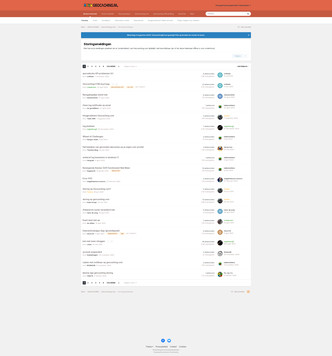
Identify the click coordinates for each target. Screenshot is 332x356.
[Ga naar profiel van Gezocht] (220, 232)
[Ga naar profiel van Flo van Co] (220, 274)
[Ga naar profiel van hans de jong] (220, 211)
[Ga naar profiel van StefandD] (220, 253)
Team (95, 20)
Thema (149, 346)
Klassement (138, 20)
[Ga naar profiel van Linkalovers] (220, 221)
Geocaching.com (142, 14)
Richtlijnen (106, 20)
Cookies (182, 346)
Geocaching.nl (124, 14)
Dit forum (238, 14)
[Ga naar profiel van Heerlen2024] (220, 96)
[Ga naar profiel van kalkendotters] (220, 106)
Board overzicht (90, 14)
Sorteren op (242, 66)
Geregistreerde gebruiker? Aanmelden (233, 5)
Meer (192, 14)
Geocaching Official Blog (163, 14)
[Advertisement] (159, 316)
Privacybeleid (162, 346)
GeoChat (182, 14)
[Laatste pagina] (119, 66)
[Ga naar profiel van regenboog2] (220, 127)
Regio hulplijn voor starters (188, 20)
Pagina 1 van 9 (130, 66)
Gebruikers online (122, 20)
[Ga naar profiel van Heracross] (220, 148)
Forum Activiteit (107, 14)
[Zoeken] (248, 14)
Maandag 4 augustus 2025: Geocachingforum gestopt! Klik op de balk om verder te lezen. (166, 35)
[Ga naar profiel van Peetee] (220, 117)
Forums (84, 20)
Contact (173, 346)
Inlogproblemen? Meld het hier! (160, 20)
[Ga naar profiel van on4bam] (220, 75)
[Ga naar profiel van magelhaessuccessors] (220, 180)
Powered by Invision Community (166, 352)
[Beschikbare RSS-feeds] (248, 292)
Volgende (111, 66)
